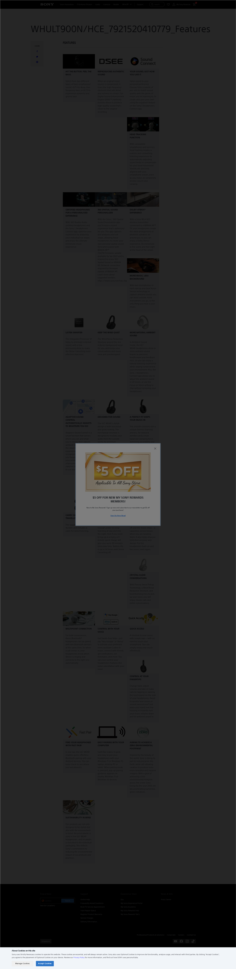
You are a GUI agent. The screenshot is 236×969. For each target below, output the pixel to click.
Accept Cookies (44, 963)
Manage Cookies (22, 963)
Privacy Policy (79, 957)
